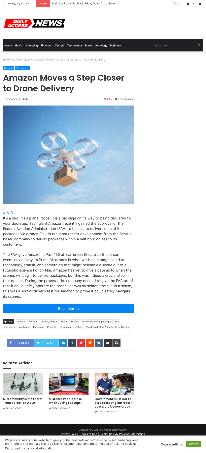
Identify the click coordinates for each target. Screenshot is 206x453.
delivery (33, 321)
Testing (78, 327)
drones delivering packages (96, 321)
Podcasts (116, 45)
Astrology (101, 45)
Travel (88, 45)
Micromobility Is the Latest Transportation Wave (23, 401)
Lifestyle (59, 45)
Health (19, 45)
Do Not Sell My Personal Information (122, 434)
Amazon (20, 321)
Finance (46, 45)
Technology (74, 45)
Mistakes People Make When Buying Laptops (65, 401)
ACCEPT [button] (193, 444)
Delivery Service (49, 321)
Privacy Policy (69, 434)
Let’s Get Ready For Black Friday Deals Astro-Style (83, 3)
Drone (64, 321)
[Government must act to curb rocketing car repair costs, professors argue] (114, 384)
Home (8, 45)
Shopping (32, 45)
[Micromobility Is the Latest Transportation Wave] (23, 384)
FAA (117, 321)
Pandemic (38, 327)
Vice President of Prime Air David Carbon (107, 327)
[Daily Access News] (34, 23)
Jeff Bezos (9, 327)
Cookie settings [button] (172, 444)
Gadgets (38, 59)
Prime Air (52, 327)
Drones (75, 321)
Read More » (68, 308)
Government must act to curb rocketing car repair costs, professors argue (113, 403)
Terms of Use (88, 434)
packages (24, 327)
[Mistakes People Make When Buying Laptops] (69, 384)
